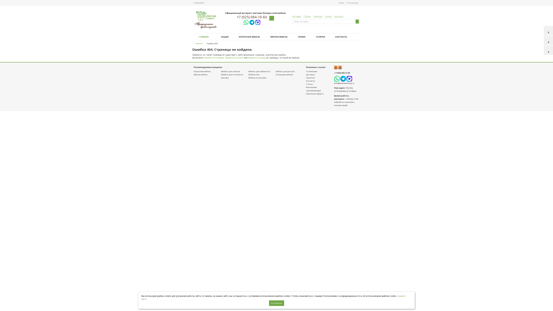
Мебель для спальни (230, 71)
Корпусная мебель (249, 36)
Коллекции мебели (284, 74)
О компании (311, 71)
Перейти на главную (214, 57)
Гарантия (317, 16)
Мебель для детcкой (285, 71)
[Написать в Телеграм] (251, 22)
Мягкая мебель (279, 36)
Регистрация (352, 3)
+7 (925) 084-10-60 (252, 17)
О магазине (199, 2)
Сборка (307, 16)
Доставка (296, 16)
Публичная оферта (314, 93)
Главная (204, 36)
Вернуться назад (256, 57)
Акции (225, 36)
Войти (341, 3)
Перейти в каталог (234, 57)
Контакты (338, 16)
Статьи (328, 16)
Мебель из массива (257, 77)
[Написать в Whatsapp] (246, 22)
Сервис (302, 36)
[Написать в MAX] (257, 22)
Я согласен (276, 303)
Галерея (320, 36)
